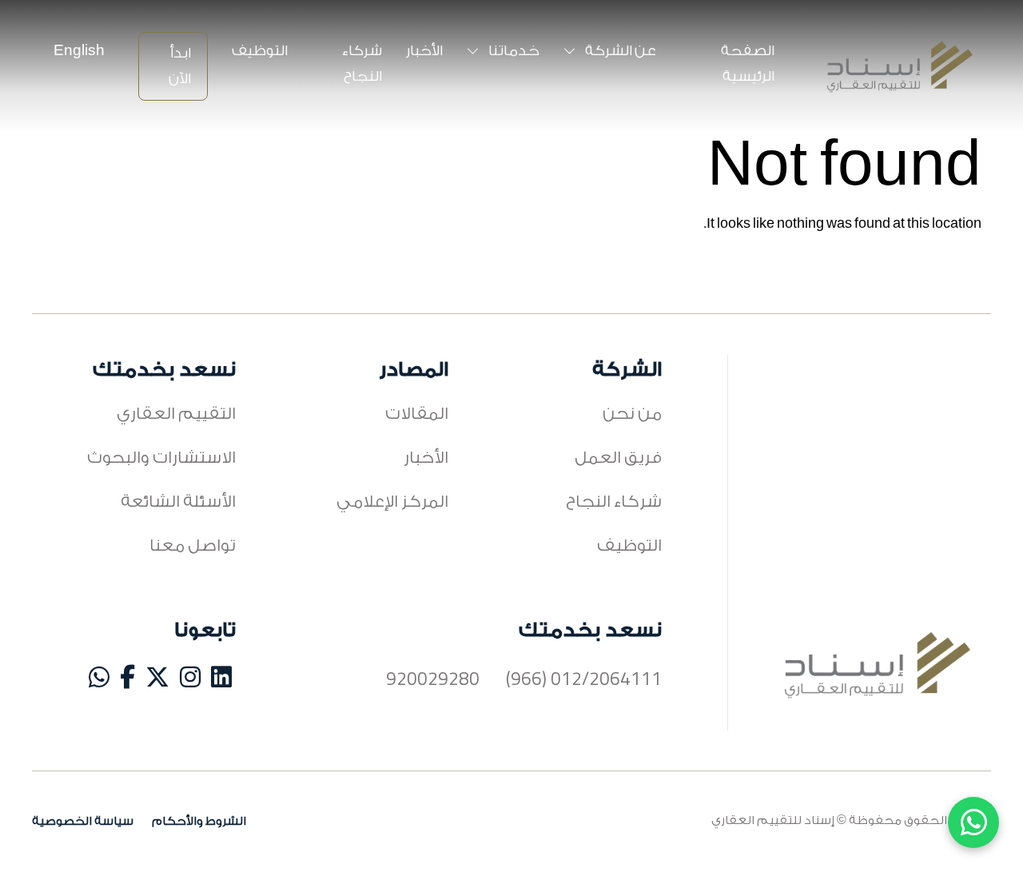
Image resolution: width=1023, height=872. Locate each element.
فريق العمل (618, 457)
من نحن (632, 413)
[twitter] (157, 680)
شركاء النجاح (614, 501)
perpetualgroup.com (925, 846)
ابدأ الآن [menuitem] (180, 66)
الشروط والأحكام (199, 821)
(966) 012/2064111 (584, 680)
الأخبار (426, 457)
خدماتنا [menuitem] (512, 50)
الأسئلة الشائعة (178, 501)
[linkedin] (221, 680)
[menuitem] (84, 51)
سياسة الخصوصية (82, 821)
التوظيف (629, 545)
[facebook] (127, 680)
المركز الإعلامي (392, 501)
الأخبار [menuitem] (424, 50)
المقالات (416, 413)
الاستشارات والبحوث (161, 457)
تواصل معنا (192, 545)
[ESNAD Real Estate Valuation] (899, 67)
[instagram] (190, 680)
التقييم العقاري (176, 413)
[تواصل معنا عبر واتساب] (973, 822)
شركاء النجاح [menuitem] (362, 63)
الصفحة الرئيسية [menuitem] (747, 63)
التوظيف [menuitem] (260, 50)
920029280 (433, 680)
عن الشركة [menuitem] (619, 50)
